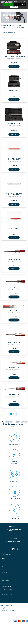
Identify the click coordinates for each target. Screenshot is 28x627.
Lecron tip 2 (14, 310)
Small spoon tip (14, 342)
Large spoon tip (14, 259)
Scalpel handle (14, 228)
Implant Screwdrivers (9, 32)
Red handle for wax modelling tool (14, 159)
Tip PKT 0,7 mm (14, 394)
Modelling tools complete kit (14, 57)
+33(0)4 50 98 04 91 (15, 541)
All (4, 27)
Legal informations (7, 608)
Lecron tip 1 (14, 287)
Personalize (14, 6)
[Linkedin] (17, 549)
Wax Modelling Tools (9, 30)
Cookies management (8, 610)
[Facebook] (10, 549)
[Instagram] (13, 549)
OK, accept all (8, 4)
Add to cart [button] (14, 66)
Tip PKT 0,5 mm (14, 367)
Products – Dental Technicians (10, 584)
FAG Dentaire (4, 9)
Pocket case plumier (14, 123)
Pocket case (14, 90)
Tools (11, 9)
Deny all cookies (20, 4)
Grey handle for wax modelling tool (14, 194)
